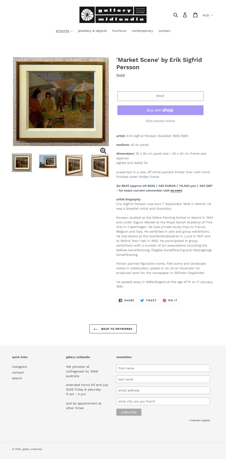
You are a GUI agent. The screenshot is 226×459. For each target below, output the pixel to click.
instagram (19, 366)
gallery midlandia (32, 449)
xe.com (175, 190)
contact (18, 372)
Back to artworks (116, 328)
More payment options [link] (160, 120)
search (17, 378)
